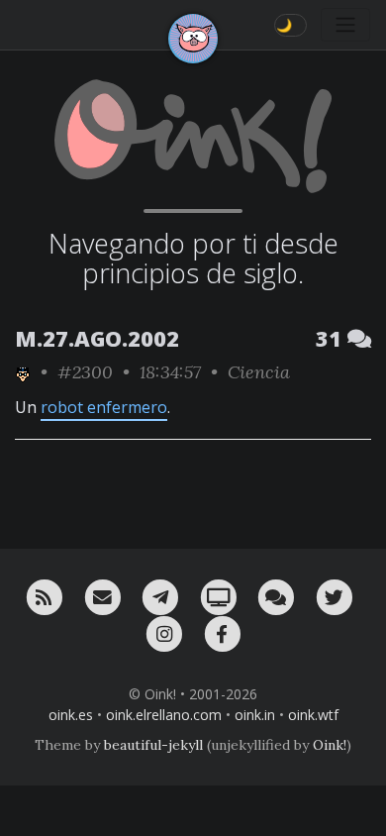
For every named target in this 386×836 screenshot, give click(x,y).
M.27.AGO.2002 (97, 338)
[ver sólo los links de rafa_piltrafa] (23, 372)
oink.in (255, 714)
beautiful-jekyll (153, 745)
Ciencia (259, 372)
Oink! (329, 745)
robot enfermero (104, 407)
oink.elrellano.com (164, 714)
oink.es (70, 714)
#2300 (85, 372)
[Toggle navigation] (345, 25)
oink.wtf (313, 714)
